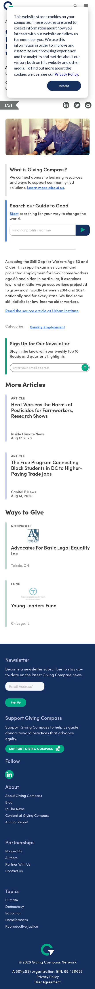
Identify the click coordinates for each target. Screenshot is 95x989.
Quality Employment (47, 326)
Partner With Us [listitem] (17, 864)
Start (14, 213)
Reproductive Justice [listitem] (21, 926)
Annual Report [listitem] (16, 822)
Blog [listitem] (9, 802)
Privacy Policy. (67, 74)
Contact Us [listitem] (14, 870)
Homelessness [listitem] (16, 919)
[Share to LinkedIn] (66, 105)
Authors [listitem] (11, 857)
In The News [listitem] (15, 808)
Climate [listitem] (11, 899)
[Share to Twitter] (77, 105)
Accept (64, 86)
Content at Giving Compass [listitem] (27, 815)
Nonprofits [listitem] (13, 851)
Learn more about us (45, 187)
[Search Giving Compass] (75, 6)
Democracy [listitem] (14, 906)
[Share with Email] (88, 105)
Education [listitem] (13, 913)
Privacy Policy (47, 976)
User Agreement (47, 982)
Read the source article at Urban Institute (42, 310)
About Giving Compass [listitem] (23, 795)
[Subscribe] (85, 367)
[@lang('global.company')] (8, 5)
